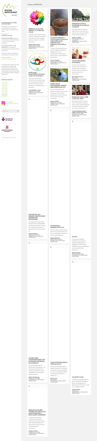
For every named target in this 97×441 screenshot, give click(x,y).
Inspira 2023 (4, 85)
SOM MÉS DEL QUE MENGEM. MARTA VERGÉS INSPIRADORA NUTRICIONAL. (36, 217)
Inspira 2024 (4, 83)
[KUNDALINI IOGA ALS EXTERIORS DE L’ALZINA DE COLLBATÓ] (81, 15)
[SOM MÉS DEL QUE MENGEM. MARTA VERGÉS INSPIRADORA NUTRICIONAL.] (37, 155)
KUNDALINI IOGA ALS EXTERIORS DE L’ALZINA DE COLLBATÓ (80, 25)
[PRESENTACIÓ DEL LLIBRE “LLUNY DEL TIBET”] (81, 90)
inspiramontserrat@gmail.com (9, 59)
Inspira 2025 (4, 82)
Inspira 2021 (4, 88)
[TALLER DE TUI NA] (81, 318)
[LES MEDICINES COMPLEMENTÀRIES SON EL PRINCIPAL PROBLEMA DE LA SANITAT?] (37, 299)
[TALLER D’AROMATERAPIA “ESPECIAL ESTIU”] (59, 303)
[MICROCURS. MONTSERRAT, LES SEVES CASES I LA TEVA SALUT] (37, 62)
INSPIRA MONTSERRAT (10, 137)
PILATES (74, 237)
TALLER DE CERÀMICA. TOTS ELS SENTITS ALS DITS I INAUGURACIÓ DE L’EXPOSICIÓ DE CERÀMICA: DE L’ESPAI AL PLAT (59, 42)
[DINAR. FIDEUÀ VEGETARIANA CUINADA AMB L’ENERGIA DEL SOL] (59, 75)
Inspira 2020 (4, 90)
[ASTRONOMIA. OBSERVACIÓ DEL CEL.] (59, 167)
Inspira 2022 (4, 87)
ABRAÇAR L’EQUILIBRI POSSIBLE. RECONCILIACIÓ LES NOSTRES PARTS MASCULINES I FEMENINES (37, 412)
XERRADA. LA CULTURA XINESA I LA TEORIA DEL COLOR (36, 30)
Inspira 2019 (4, 91)
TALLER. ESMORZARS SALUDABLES (78, 61)
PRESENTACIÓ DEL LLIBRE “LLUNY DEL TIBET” (80, 98)
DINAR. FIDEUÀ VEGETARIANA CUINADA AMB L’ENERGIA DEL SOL (58, 85)
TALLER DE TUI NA (77, 377)
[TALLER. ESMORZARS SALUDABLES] (81, 53)
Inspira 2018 (4, 93)
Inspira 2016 (4, 96)
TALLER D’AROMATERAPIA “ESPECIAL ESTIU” (58, 363)
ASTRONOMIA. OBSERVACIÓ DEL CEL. (57, 226)
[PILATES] (81, 178)
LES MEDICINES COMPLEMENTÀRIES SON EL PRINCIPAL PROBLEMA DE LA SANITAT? (36, 360)
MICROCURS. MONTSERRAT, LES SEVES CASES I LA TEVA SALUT (36, 74)
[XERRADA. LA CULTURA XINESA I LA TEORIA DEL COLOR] (37, 18)
